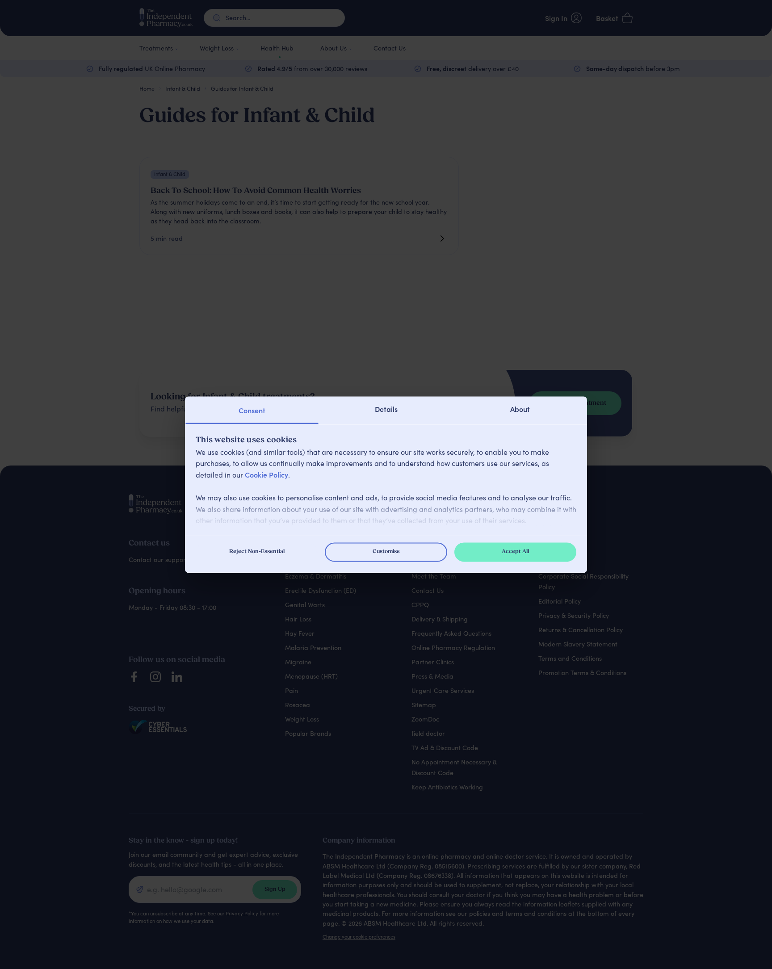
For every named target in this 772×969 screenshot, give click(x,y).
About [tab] (520, 409)
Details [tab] (386, 409)
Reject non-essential (257, 551)
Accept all (515, 551)
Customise (386, 551)
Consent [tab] (252, 410)
